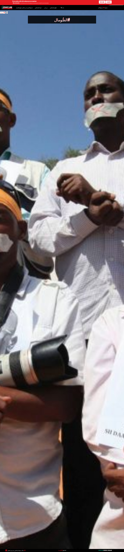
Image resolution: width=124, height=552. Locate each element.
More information (16, 3)
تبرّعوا (106, 7)
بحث (63, 7)
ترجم (2, 12)
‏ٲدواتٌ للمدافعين (38, 7)
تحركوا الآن (100, 7)
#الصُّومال (60, 550)
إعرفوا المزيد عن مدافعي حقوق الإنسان (24, 7)
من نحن (46, 7)
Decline (102, 2)
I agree (108, 2)
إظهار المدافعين (53, 7)
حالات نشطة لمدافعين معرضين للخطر (17, 550)
